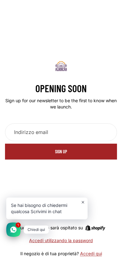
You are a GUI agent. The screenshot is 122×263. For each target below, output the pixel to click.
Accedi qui (91, 253)
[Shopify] (95, 228)
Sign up (61, 151)
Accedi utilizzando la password (61, 240)
